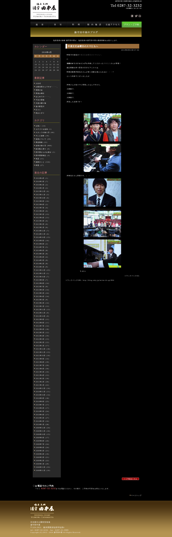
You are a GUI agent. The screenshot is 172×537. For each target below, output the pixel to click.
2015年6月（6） (42, 211)
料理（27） (40, 165)
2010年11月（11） (43, 392)
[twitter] (136, 16)
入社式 (38, 83)
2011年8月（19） (43, 362)
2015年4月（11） (43, 217)
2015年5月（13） (43, 214)
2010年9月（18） (43, 398)
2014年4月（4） (42, 257)
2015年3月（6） (42, 221)
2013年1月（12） (43, 306)
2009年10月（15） (43, 434)
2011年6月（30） (43, 369)
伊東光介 (107, 63)
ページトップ (136, 495)
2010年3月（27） (43, 418)
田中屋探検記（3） (43, 155)
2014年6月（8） (42, 250)
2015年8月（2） (42, 204)
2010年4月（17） (43, 415)
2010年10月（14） (43, 395)
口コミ (38, 110)
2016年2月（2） (42, 185)
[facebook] (132, 16)
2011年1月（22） (43, 385)
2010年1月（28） (43, 424)
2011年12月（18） (43, 349)
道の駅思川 (40, 106)
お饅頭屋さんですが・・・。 (47, 87)
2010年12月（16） (43, 388)
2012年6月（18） (43, 329)
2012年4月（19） (43, 336)
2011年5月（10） (43, 372)
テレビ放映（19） (43, 136)
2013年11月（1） (43, 273)
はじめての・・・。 (43, 96)
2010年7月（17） (43, 405)
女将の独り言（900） (44, 145)
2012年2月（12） (43, 342)
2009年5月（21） (43, 451)
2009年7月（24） (43, 444)
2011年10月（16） (43, 355)
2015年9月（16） (43, 201)
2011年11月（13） (43, 352)
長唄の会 (39, 90)
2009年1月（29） (43, 464)
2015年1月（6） (42, 227)
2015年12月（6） (43, 191)
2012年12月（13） (43, 309)
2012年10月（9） (43, 316)
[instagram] (140, 16)
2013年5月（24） (43, 293)
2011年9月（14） (43, 359)
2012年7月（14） (43, 326)
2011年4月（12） (43, 375)
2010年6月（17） (43, 408)
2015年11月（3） (43, 194)
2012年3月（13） (43, 339)
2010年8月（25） (43, 401)
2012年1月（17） (43, 346)
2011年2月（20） (43, 382)
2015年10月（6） (43, 198)
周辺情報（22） (42, 142)
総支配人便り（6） (43, 149)
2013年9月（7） (42, 280)
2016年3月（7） (42, 181)
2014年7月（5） (42, 247)
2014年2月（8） (42, 263)
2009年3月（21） (43, 457)
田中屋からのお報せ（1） (46, 152)
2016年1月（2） (42, 188)
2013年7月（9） (42, 286)
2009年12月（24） (43, 428)
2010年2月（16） (43, 421)
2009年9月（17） (43, 437)
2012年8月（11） (43, 323)
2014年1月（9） (42, 267)
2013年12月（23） (43, 270)
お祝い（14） (41, 126)
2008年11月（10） (43, 470)
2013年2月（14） (43, 303)
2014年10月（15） (43, 237)
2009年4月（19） (43, 454)
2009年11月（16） (43, 431)
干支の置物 (40, 100)
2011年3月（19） (43, 378)
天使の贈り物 (41, 103)
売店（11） (40, 159)
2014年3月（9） (42, 260)
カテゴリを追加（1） (44, 129)
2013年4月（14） (43, 296)
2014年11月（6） (43, 234)
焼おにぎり (40, 113)
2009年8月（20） (43, 441)
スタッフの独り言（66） (45, 132)
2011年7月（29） (43, 365)
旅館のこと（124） (43, 162)
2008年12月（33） (43, 467)
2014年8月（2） (42, 244)
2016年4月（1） (42, 178)
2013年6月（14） (43, 290)
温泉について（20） (44, 139)
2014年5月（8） (42, 254)
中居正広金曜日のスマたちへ (90, 55)
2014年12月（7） (43, 231)
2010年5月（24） (43, 411)
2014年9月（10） (43, 240)
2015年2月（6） (42, 224)
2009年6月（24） (43, 447)
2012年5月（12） (43, 332)
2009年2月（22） (43, 460)
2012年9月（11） (43, 319)
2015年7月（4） (42, 208)
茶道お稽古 (40, 93)
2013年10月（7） (43, 277)
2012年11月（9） (43, 313)
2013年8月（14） (43, 283)
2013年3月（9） (42, 300)
